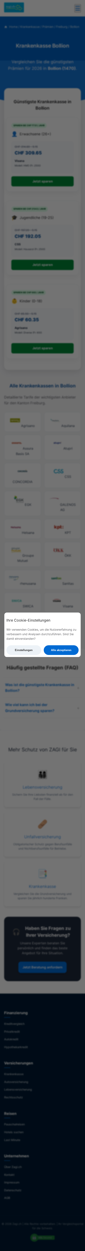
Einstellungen (24, 650)
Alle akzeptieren (61, 650)
